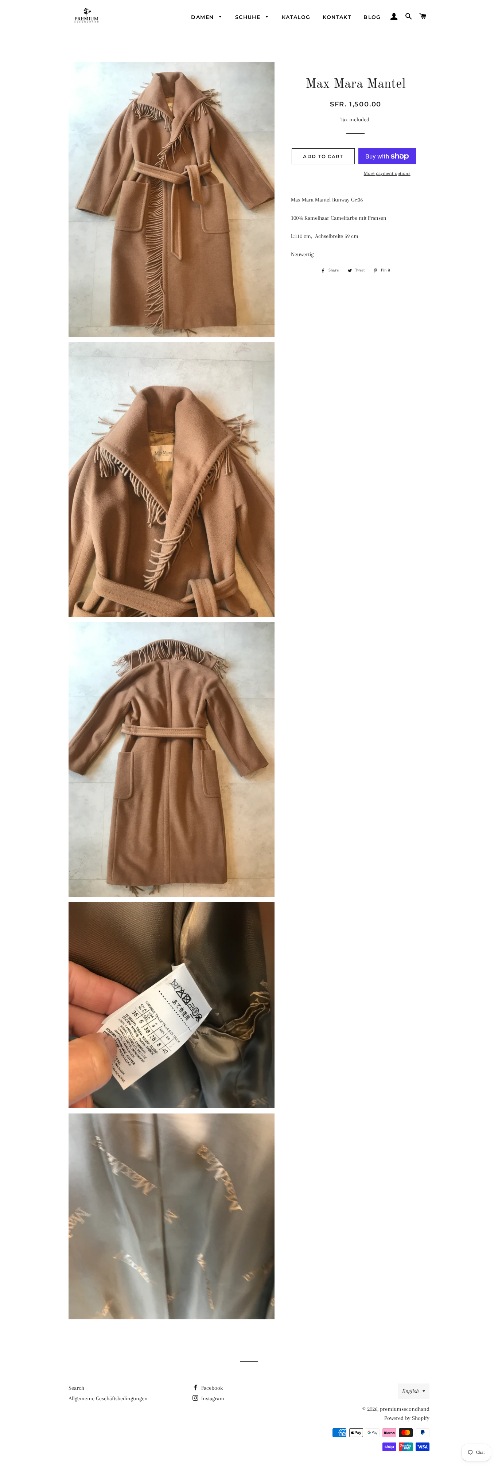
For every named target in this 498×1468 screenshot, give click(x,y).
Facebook (211, 1388)
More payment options (387, 173)
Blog (372, 17)
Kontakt (337, 17)
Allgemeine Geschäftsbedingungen (108, 1398)
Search (76, 1388)
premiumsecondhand (404, 1409)
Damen (203, 17)
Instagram (212, 1398)
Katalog (296, 17)
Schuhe (248, 17)
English (410, 1391)
